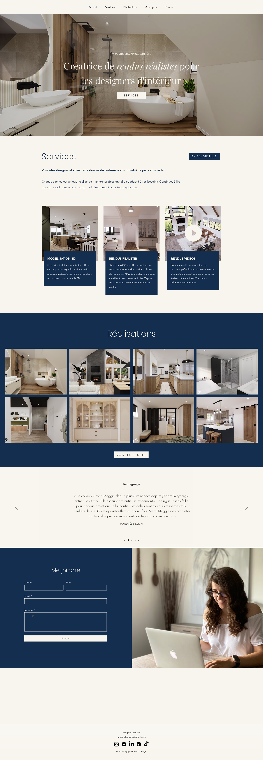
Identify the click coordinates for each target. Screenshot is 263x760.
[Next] (246, 507)
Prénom (28, 582)
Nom (68, 582)
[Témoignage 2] (128, 540)
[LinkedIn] (131, 744)
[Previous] (16, 507)
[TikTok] (146, 744)
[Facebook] (124, 744)
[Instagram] (116, 744)
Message (29, 610)
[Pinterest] (139, 744)
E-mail (27, 596)
